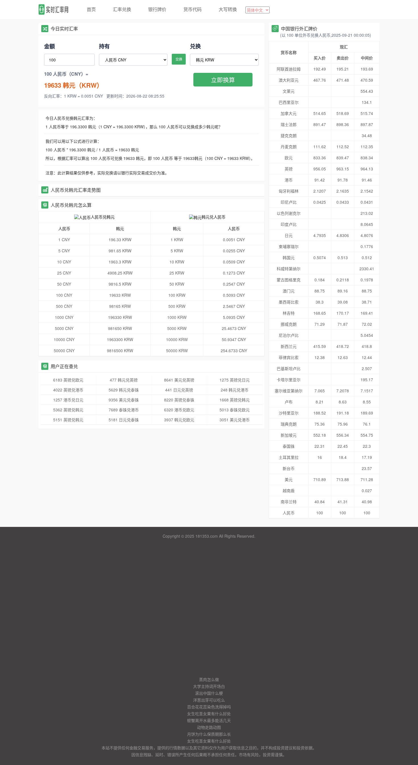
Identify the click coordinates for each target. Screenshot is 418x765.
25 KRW (176, 273)
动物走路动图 (209, 727)
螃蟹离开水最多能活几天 (209, 720)
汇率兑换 (122, 9)
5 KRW (177, 250)
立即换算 (223, 79)
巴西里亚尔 (289, 102)
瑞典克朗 (289, 424)
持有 (104, 46)
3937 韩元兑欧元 (179, 419)
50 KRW (176, 284)
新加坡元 (289, 435)
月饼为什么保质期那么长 (209, 734)
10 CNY (64, 262)
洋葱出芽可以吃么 (209, 700)
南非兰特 (289, 501)
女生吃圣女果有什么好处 (209, 713)
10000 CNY (64, 339)
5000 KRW (177, 328)
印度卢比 (289, 224)
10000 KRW (177, 339)
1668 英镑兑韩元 (235, 400)
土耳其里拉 (289, 457)
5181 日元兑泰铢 (124, 419)
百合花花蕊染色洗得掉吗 (209, 707)
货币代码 (192, 9)
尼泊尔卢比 (289, 335)
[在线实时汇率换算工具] (55, 10)
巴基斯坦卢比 (289, 368)
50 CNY (64, 284)
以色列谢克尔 (289, 213)
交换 (178, 59)
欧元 (289, 157)
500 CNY (64, 306)
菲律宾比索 (289, 357)
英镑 (289, 169)
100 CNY (64, 295)
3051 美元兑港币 (235, 419)
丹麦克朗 (289, 146)
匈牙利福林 (289, 191)
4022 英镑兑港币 (68, 390)
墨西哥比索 (289, 302)
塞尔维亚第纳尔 (289, 390)
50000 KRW (177, 350)
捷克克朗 (289, 135)
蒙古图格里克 (289, 280)
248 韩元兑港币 (235, 390)
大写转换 (228, 9)
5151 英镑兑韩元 (68, 419)
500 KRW (176, 306)
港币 (289, 180)
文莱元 (289, 91)
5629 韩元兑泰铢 (124, 390)
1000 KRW (177, 317)
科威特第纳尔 (289, 268)
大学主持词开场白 (209, 686)
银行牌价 (157, 9)
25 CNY (64, 273)
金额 (49, 46)
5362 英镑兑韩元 (68, 410)
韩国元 (289, 257)
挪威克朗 (289, 324)
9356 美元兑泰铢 (124, 400)
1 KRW (177, 239)
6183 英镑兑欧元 (68, 380)
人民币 (289, 513)
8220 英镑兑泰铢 (179, 400)
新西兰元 (289, 346)
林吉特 (289, 313)
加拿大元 (289, 113)
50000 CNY (64, 350)
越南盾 (289, 490)
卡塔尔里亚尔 (289, 379)
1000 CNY (64, 317)
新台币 (289, 468)
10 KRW (176, 262)
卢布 (289, 402)
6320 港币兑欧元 (179, 410)
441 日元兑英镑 (179, 390)
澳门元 (289, 291)
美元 (289, 479)
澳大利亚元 (289, 80)
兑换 (195, 46)
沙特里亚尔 (289, 413)
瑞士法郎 (289, 124)
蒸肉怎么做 (209, 679)
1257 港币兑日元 (68, 400)
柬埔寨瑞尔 (289, 246)
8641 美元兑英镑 (179, 380)
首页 (91, 9)
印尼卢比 (289, 202)
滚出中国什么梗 (209, 693)
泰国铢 (289, 446)
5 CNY (64, 250)
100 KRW (176, 295)
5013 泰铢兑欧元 (235, 410)
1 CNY (64, 239)
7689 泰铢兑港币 (124, 410)
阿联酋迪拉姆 (289, 69)
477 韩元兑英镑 (124, 380)
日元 (289, 235)
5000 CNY (64, 328)
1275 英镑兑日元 (235, 380)
